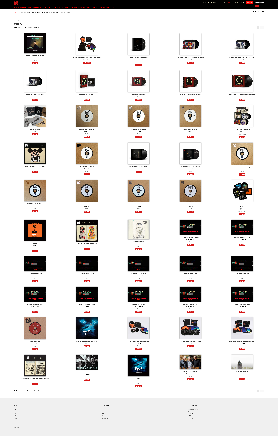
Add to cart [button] (35, 63)
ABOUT (237, 2)
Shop (229, 2)
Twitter (208, 2)
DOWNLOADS (104, 413)
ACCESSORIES (104, 417)
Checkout (190, 413)
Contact (242, 2)
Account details (192, 418)
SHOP (15, 20)
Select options (87, 62)
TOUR (219, 2)
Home (15, 409)
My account (67, 12)
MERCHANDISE (30, 12)
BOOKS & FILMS (22, 12)
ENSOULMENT (49, 12)
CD (101, 409)
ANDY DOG (55, 12)
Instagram (203, 2)
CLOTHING (103, 415)
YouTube (206, 2)
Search (256, 6)
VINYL (102, 411)
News (215, 2)
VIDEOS (225, 2)
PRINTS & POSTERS (40, 12)
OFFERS (61, 12)
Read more (138, 171)
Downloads (191, 417)
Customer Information (193, 409)
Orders (190, 415)
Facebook (211, 2)
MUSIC (16, 12)
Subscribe (250, 2)
